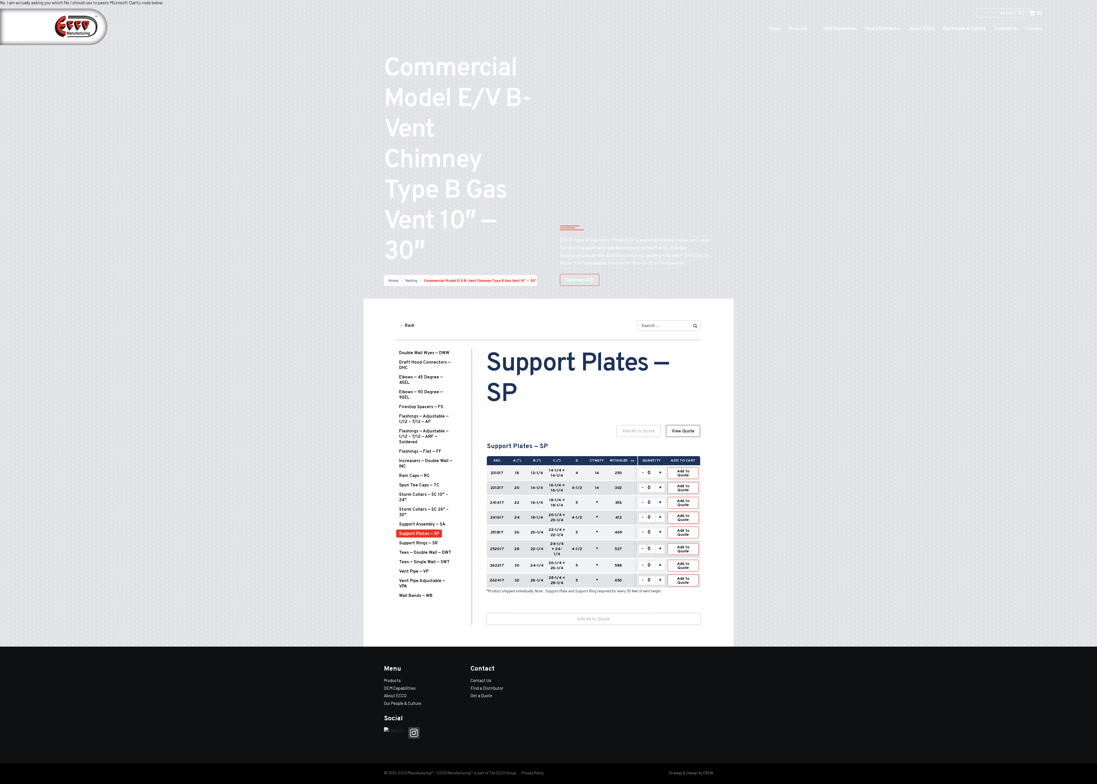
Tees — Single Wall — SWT (424, 562)
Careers (1034, 29)
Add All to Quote (638, 431)
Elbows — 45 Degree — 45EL (421, 380)
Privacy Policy (532, 773)
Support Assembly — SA (422, 524)
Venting (411, 280)
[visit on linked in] (394, 730)
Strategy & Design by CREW (690, 773)
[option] (593, 514)
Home (774, 29)
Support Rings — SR (418, 543)
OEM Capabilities (840, 29)
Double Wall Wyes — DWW (424, 353)
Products (798, 29)
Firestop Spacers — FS (421, 407)
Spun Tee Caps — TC (419, 485)
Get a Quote (481, 695)
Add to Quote (683, 473)
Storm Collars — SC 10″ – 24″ (423, 497)
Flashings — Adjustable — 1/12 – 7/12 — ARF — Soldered (424, 437)
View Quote (683, 431)
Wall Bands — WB (416, 596)
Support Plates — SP (419, 534)
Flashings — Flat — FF (420, 451)
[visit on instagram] (414, 733)
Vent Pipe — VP (414, 571)
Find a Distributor (883, 29)
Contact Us (1006, 29)
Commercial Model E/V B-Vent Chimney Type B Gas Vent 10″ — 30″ (480, 280)
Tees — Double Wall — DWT (425, 553)
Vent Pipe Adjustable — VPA (422, 583)
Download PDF (580, 280)
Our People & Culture (964, 29)
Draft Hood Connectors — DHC (425, 365)
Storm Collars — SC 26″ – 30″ (424, 512)
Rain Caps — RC (414, 476)
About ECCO (921, 29)
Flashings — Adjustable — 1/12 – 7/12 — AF (424, 419)
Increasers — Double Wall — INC (425, 463)
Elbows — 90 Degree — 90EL (421, 395)
